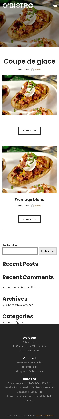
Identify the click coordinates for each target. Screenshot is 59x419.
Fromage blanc (29, 199)
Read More (29, 130)
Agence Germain (44, 415)
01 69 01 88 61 (29, 366)
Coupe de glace (30, 61)
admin (37, 69)
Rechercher (9, 245)
